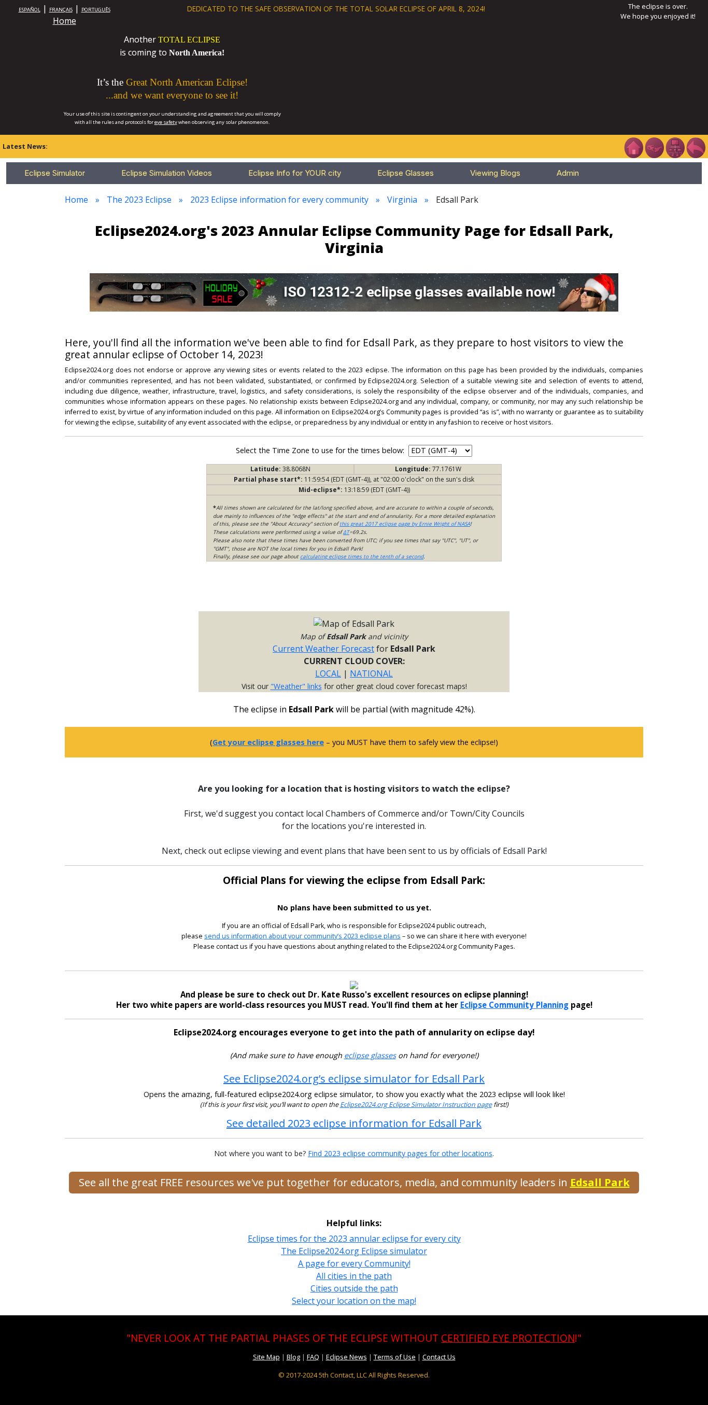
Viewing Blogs (495, 173)
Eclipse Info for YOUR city (294, 173)
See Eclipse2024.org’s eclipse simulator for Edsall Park (354, 1079)
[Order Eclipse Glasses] (654, 146)
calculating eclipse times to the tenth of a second (361, 556)
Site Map (266, 1356)
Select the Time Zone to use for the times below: (321, 450)
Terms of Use (395, 1356)
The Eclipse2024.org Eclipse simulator (354, 1251)
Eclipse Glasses (405, 173)
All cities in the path (354, 1276)
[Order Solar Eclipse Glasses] (354, 291)
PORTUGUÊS (95, 9)
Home (64, 20)
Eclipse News (346, 1356)
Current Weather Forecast (323, 648)
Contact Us (439, 1356)
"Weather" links (296, 686)
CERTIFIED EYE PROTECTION (508, 1338)
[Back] (695, 146)
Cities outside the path (354, 1288)
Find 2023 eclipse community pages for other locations (400, 1153)
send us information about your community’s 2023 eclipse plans (302, 936)
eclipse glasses (370, 1055)
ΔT (346, 532)
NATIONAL (371, 673)
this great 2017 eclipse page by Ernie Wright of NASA (404, 523)
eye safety (165, 122)
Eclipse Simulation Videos (166, 173)
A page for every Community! (354, 1263)
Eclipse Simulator (54, 173)
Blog (293, 1356)
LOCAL (328, 673)
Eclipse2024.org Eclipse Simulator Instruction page (416, 1104)
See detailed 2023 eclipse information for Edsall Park (354, 1123)
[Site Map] (675, 146)
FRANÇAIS (61, 9)
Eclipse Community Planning (514, 1005)
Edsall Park (600, 1182)
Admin (568, 173)
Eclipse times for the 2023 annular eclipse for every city (354, 1238)
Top (685, 1381)
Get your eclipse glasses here (268, 742)
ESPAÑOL (29, 9)
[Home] (633, 146)
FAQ (313, 1356)
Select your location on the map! (354, 1300)
